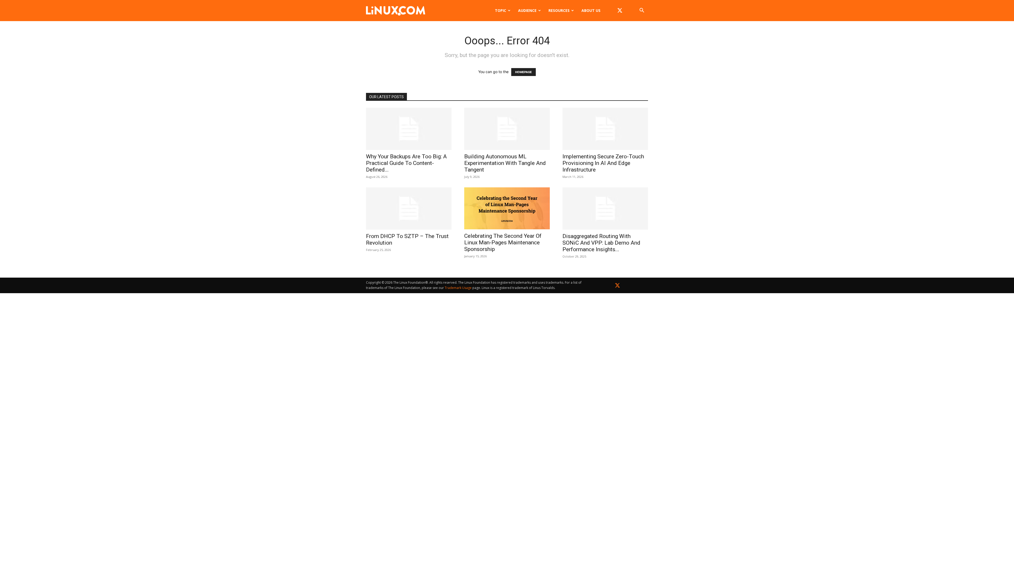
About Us (590, 10)
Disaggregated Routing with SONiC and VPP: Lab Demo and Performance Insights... (601, 243)
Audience (527, 10)
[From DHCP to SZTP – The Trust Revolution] (409, 208)
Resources (559, 10)
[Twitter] (617, 286)
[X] (620, 10)
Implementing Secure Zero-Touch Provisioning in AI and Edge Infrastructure (603, 163)
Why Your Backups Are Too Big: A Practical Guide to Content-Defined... (406, 163)
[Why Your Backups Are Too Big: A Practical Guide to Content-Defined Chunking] (409, 129)
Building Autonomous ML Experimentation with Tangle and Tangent (505, 163)
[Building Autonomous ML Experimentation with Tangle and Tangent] (507, 129)
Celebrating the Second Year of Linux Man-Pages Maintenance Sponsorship (503, 242)
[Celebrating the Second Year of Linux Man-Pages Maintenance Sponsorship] (507, 208)
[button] (641, 10)
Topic (500, 10)
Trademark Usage (458, 288)
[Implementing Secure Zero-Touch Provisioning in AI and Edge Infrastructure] (605, 129)
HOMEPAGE (523, 72)
